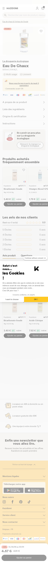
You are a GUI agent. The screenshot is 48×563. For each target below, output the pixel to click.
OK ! (36, 299)
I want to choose (12, 299)
